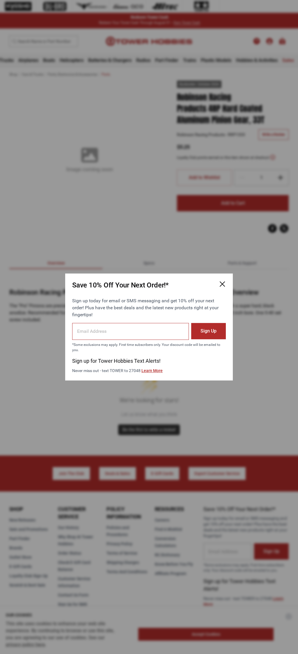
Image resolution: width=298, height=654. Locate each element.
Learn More (152, 370)
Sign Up (209, 331)
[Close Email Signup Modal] (222, 283)
